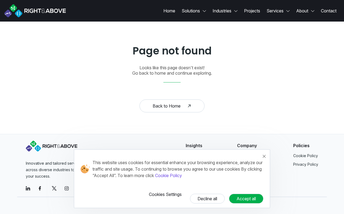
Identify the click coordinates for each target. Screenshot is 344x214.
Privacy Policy (305, 164)
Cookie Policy (168, 175)
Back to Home (167, 106)
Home (169, 10)
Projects (252, 10)
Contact (328, 10)
